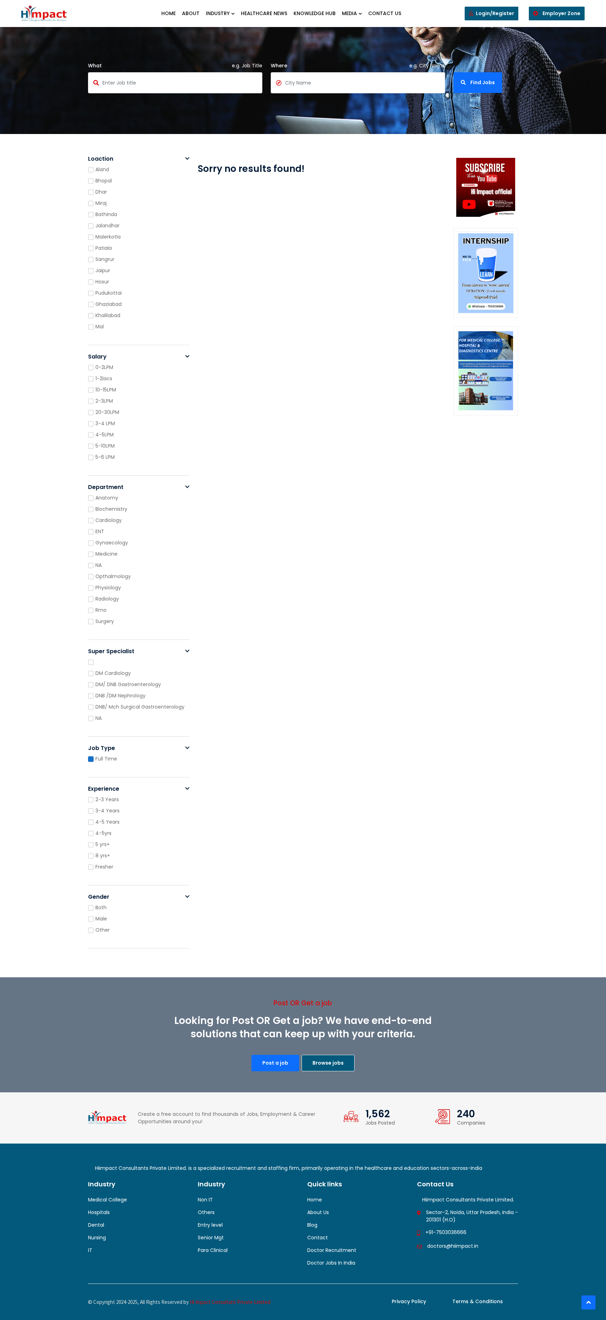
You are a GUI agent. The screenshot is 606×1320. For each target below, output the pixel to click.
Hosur (102, 281)
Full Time (106, 758)
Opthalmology (113, 576)
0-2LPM (104, 367)
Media (349, 13)
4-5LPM (104, 434)
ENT (99, 531)
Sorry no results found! (251, 168)
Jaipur (102, 270)
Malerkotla (108, 236)
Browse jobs (328, 1062)
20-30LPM (107, 412)
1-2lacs (103, 378)
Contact (317, 1237)
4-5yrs (103, 833)
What (95, 65)
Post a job (275, 1062)
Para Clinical (213, 1250)
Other (102, 929)
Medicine (106, 553)
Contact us (384, 13)
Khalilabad (107, 315)
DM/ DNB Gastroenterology (128, 684)
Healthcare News (264, 13)
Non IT (205, 1199)
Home (168, 13)
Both (101, 907)
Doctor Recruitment (331, 1250)
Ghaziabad (108, 304)
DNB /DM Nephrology (120, 695)
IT (90, 1250)
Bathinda (106, 214)
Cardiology (108, 520)
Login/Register (495, 13)
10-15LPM (105, 389)
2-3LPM (104, 400)
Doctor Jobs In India (331, 1262)
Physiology (108, 587)
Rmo (101, 610)
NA (98, 565)
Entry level (210, 1224)
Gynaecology (111, 542)
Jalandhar (107, 225)
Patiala (103, 248)
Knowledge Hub (315, 13)
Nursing (97, 1237)
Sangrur (104, 259)
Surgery (104, 621)
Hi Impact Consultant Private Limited (230, 1302)
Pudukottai (108, 292)
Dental (96, 1224)
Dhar (101, 191)
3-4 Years (107, 810)
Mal (99, 326)
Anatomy (106, 497)
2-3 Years (107, 799)
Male (101, 918)
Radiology (107, 598)
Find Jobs (482, 82)
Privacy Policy (409, 1301)
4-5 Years (107, 821)
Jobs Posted (380, 1122)
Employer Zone (560, 13)
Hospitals (99, 1212)
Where (279, 65)
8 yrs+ (102, 855)
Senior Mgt (211, 1237)
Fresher (104, 866)
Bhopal (103, 180)
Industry (218, 13)
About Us (318, 1212)
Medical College (107, 1199)
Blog (312, 1224)
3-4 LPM (105, 423)
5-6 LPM (105, 457)
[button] (187, 158)
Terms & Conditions (477, 1301)
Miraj (101, 203)
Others (206, 1212)
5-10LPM (105, 445)
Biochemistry (111, 508)
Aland (102, 169)
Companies (471, 1122)
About (191, 13)
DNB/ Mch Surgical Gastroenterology (139, 706)
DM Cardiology (113, 673)
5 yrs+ (102, 844)
